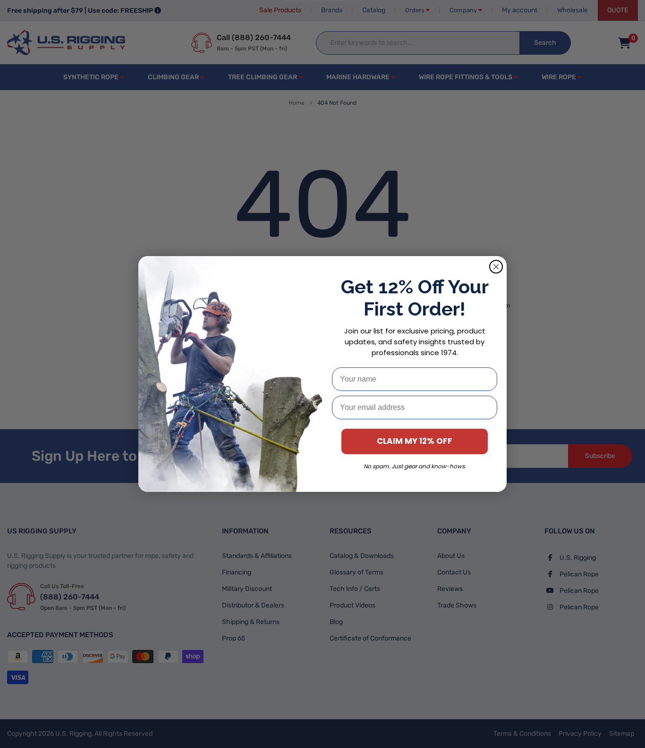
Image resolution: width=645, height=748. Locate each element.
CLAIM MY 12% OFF (414, 441)
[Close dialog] (496, 267)
